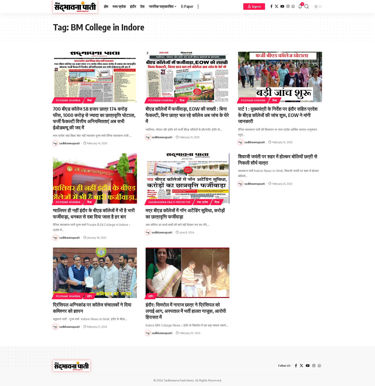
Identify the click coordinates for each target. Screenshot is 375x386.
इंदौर (89, 296)
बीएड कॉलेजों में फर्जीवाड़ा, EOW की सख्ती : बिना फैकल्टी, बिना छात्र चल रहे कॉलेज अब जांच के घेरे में (187, 115)
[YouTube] (282, 6)
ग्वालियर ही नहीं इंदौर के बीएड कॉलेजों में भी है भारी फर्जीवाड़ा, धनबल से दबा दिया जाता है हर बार (94, 213)
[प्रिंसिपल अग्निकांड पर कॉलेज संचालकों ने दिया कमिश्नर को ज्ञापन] (95, 273)
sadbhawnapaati (69, 143)
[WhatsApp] (293, 6)
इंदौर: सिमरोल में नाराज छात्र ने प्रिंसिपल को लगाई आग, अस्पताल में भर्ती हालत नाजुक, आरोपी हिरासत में (186, 310)
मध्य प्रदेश (202, 202)
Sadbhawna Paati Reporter (169, 202)
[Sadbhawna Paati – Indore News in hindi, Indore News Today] (71, 365)
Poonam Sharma (68, 100)
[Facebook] (271, 6)
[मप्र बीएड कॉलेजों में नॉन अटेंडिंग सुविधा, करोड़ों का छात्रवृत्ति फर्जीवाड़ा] (188, 178)
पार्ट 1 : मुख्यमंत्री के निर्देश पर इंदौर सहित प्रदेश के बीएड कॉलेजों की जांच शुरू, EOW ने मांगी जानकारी (277, 115)
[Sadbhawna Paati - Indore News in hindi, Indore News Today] (75, 6)
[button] (198, 6)
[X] (276, 6)
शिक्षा (89, 100)
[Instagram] (288, 6)
